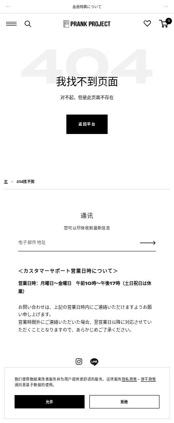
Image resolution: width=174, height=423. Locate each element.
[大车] (163, 24)
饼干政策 (148, 379)
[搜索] (28, 24)
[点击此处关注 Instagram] (79, 361)
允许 (49, 402)
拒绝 (124, 402)
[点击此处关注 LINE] (94, 362)
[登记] (148, 242)
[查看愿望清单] (147, 24)
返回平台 (87, 124)
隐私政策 (129, 379)
